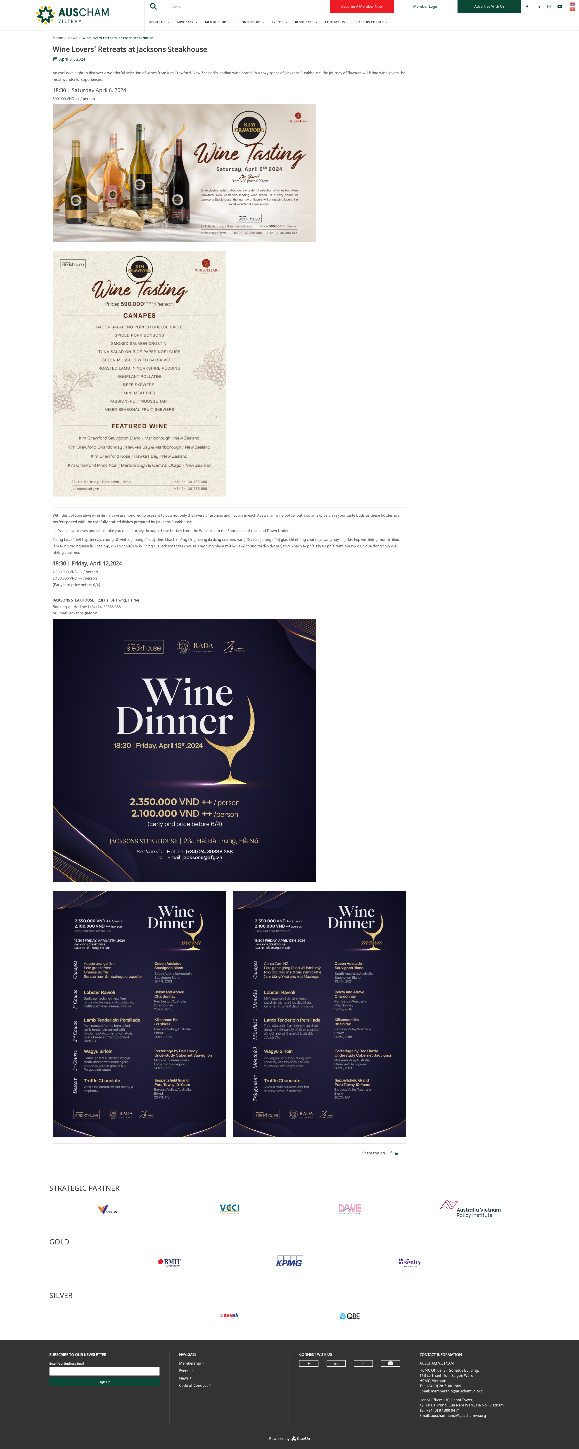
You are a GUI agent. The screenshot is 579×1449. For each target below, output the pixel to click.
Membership (190, 1363)
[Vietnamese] (572, 9)
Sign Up (104, 1382)
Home (58, 37)
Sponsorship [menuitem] (249, 22)
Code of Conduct (193, 1385)
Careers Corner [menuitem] (370, 22)
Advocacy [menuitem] (185, 22)
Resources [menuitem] (304, 22)
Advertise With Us (489, 6)
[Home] (72, 15)
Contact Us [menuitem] (335, 22)
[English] (572, 3)
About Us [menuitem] (157, 22)
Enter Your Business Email (66, 1363)
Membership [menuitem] (215, 22)
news (72, 37)
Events (184, 1370)
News (184, 1378)
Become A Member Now (362, 6)
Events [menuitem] (278, 22)
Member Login (425, 6)
